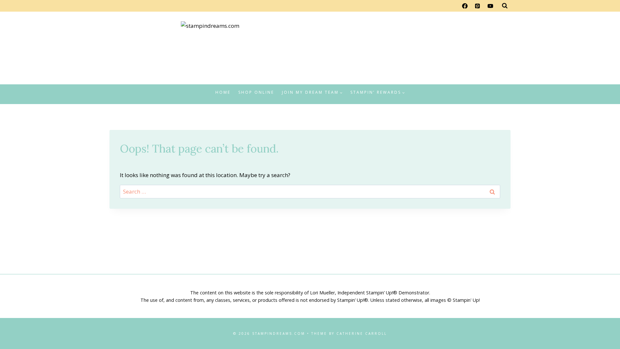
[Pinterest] (477, 5)
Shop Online (256, 92)
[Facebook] (465, 5)
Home (223, 92)
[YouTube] (490, 5)
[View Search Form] (505, 6)
